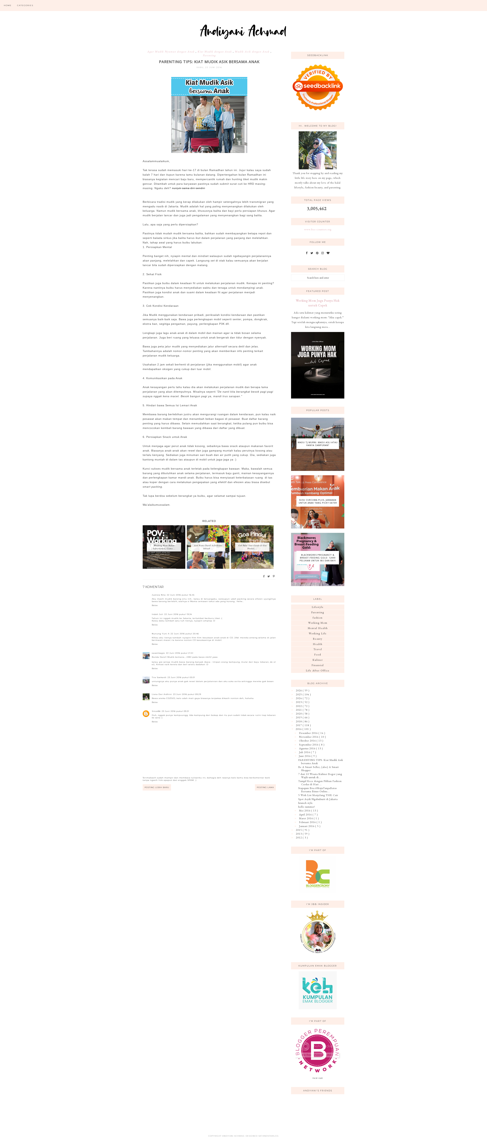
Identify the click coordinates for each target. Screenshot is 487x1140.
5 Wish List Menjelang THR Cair (318, 795)
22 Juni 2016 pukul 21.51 (179, 653)
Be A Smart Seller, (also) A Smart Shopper (318, 768)
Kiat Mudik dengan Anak (215, 51)
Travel (318, 649)
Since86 (156, 711)
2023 (299, 702)
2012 (299, 837)
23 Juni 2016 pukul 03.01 (181, 677)
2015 (299, 830)
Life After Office (317, 670)
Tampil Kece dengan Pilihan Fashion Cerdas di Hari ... (320, 782)
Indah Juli (157, 614)
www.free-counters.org (317, 229)
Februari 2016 (308, 822)
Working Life (318, 633)
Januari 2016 (307, 826)
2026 (299, 690)
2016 (299, 729)
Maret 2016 (306, 818)
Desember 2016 (308, 733)
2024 (299, 698)
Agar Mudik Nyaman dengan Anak (171, 51)
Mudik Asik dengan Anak (253, 51)
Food (317, 654)
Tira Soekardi (159, 677)
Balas (155, 605)
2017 (299, 725)
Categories (25, 5)
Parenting (209, 55)
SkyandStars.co (268, 1136)
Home (8, 5)
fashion (318, 617)
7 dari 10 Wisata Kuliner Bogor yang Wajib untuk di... (320, 775)
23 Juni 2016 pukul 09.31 (175, 711)
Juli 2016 (305, 752)
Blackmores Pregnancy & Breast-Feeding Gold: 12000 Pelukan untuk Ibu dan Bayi (318, 557)
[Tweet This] (269, 576)
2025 (299, 694)
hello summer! (306, 806)
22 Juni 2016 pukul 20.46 (185, 633)
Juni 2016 (305, 756)
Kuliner (318, 660)
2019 (299, 717)
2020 (299, 713)
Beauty (317, 638)
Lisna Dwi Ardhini (162, 694)
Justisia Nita (159, 595)
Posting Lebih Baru (157, 787)
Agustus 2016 (307, 748)
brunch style (305, 803)
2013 (299, 833)
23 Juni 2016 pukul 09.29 (187, 694)
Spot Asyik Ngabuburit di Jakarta (318, 799)
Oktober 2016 (308, 740)
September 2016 (309, 744)
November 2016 (309, 736)
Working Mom (317, 622)
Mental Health (318, 628)
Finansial (318, 665)
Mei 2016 (305, 810)
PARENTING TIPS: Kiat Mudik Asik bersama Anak (320, 761)
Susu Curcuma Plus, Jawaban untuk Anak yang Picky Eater (318, 501)
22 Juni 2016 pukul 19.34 (178, 614)
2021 (299, 709)
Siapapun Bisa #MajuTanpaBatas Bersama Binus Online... (317, 789)
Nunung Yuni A (160, 633)
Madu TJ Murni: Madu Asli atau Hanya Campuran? (318, 444)
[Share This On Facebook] (264, 576)
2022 (299, 706)
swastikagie (158, 653)
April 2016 (306, 814)
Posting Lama (265, 787)
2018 (299, 721)
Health (317, 644)
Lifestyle (318, 607)
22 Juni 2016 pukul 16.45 (180, 595)
